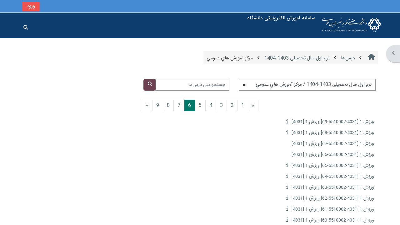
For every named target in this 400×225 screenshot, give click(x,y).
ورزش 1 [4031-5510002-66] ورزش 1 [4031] (333, 154)
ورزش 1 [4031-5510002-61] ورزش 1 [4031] (333, 209)
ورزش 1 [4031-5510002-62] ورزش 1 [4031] (333, 198)
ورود (31, 6)
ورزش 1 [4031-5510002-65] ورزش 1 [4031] (333, 165)
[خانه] (351, 25)
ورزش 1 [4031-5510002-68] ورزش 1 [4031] (333, 133)
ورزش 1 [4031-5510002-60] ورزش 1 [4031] (333, 220)
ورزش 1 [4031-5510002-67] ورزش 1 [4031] (333, 144)
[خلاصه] (286, 122)
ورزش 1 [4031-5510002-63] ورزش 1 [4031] (333, 187)
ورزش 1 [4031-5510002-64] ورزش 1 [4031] (333, 176)
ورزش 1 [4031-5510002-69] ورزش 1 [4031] (333, 122)
